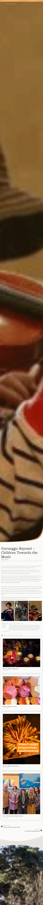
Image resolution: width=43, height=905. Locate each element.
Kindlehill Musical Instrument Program (19, 599)
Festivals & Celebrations (11, 635)
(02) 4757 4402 (33, 0)
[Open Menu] (2, 3)
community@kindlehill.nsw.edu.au (11, 4)
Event (4, 635)
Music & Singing (19, 635)
